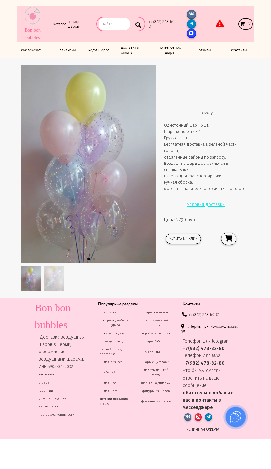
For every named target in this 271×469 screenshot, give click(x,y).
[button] (88, 259)
